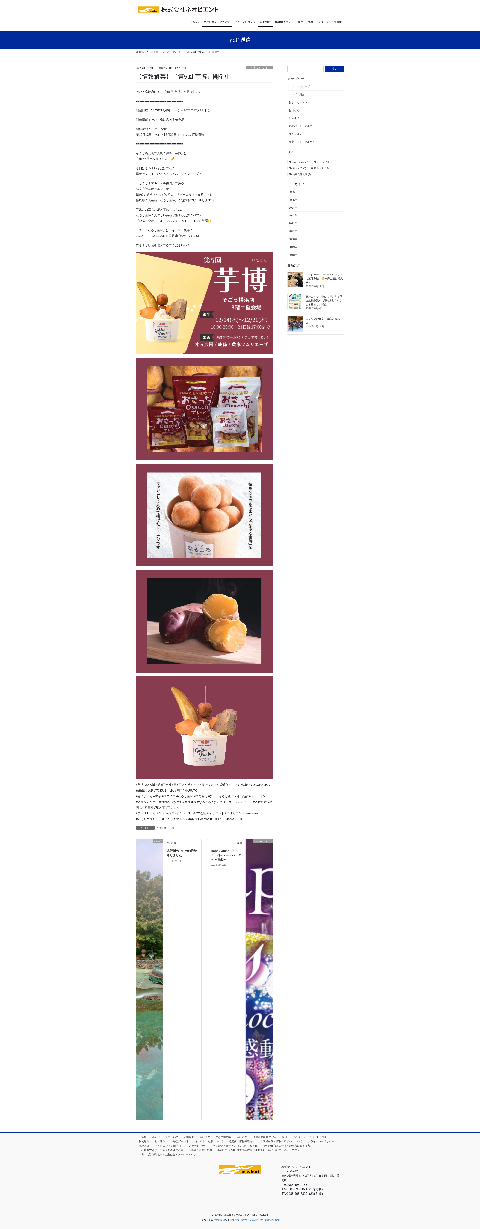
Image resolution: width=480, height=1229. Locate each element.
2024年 (293, 207)
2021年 (293, 231)
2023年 (293, 215)
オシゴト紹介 (296, 94)
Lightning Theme (238, 1220)
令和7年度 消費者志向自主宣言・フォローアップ (167, 1154)
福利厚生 (144, 1141)
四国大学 (299, 168)
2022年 (293, 223)
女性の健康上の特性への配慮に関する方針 (288, 1145)
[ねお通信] (149, 979)
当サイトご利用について (208, 1141)
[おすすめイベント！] (259, 979)
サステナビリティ (196, 1145)
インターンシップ (299, 86)
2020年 (293, 239)
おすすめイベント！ (259, 67)
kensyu (323, 162)
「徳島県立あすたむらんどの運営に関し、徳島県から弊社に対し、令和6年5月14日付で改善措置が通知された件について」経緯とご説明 (219, 1150)
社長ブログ (295, 133)
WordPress (219, 1220)
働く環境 (321, 1137)
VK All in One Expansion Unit (264, 1220)
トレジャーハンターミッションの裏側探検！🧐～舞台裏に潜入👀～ (324, 278)
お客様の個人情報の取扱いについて (281, 1141)
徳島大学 (321, 168)
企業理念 (189, 1137)
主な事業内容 (223, 1137)
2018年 (293, 254)
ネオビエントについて (165, 1137)
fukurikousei (301, 162)
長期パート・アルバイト (303, 141)
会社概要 (205, 1137)
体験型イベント (180, 1141)
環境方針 (144, 1145)
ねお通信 (294, 118)
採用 (284, 1137)
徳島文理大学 (302, 174)
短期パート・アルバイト (303, 126)
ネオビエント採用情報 (168, 1145)
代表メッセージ (301, 1137)
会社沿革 (242, 1137)
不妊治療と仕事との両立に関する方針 (235, 1145)
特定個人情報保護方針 (242, 1141)
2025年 (293, 199)
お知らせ (294, 110)
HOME (143, 1137)
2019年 (293, 246)
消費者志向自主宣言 (264, 1137)
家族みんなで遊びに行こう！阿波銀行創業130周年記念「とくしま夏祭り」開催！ (324, 300)
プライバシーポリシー (321, 1141)
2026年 (293, 191)
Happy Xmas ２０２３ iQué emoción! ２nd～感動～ (226, 855)
